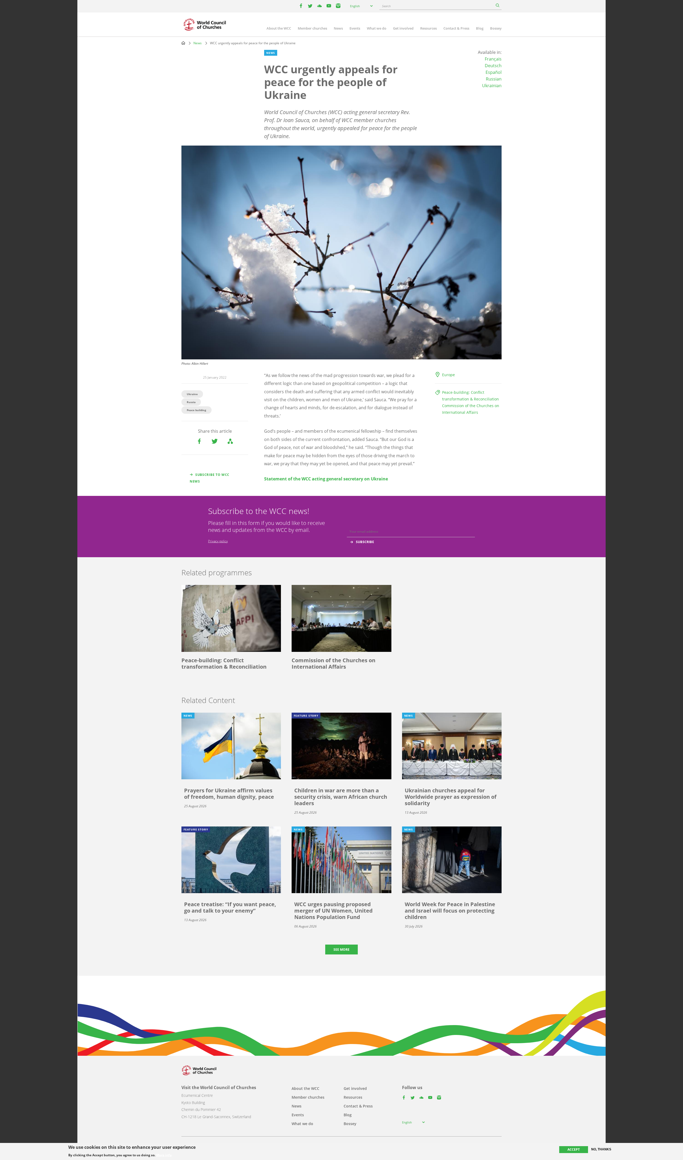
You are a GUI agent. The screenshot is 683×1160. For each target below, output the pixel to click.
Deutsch (493, 66)
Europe (448, 374)
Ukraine (192, 394)
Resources (428, 28)
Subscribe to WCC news (209, 478)
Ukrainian (492, 86)
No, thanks (601, 1149)
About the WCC (279, 28)
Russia (191, 402)
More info (164, 1155)
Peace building (196, 410)
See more (341, 949)
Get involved (403, 28)
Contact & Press (456, 28)
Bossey (496, 28)
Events (355, 28)
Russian (494, 79)
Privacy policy (218, 541)
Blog (479, 28)
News (338, 28)
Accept (573, 1149)
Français (493, 59)
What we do (376, 28)
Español (494, 72)
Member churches (312, 28)
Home (183, 43)
